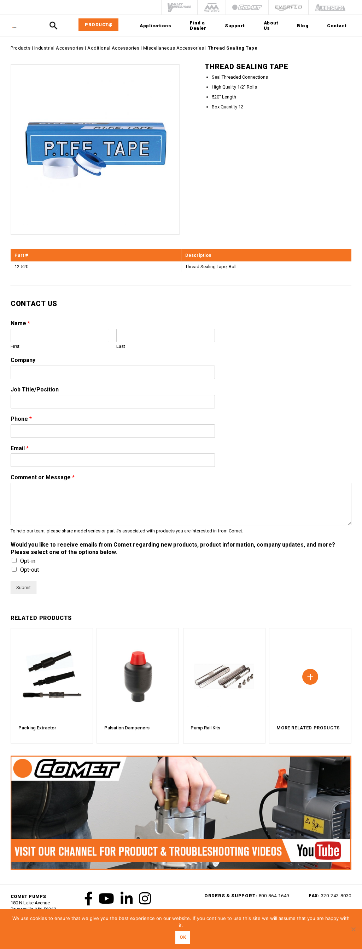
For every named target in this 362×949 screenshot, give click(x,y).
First (15, 346)
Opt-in (27, 561)
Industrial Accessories (59, 48)
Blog (302, 25)
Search (53, 25)
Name (20, 323)
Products (20, 48)
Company (23, 360)
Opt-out (29, 569)
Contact (337, 25)
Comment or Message (43, 477)
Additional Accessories (113, 48)
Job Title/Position (35, 389)
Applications (155, 25)
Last (120, 346)
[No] (353, 929)
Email (20, 448)
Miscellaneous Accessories (173, 48)
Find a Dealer (198, 25)
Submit (23, 587)
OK (183, 937)
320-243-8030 (336, 895)
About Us (271, 25)
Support (235, 25)
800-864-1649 (274, 895)
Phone (21, 419)
